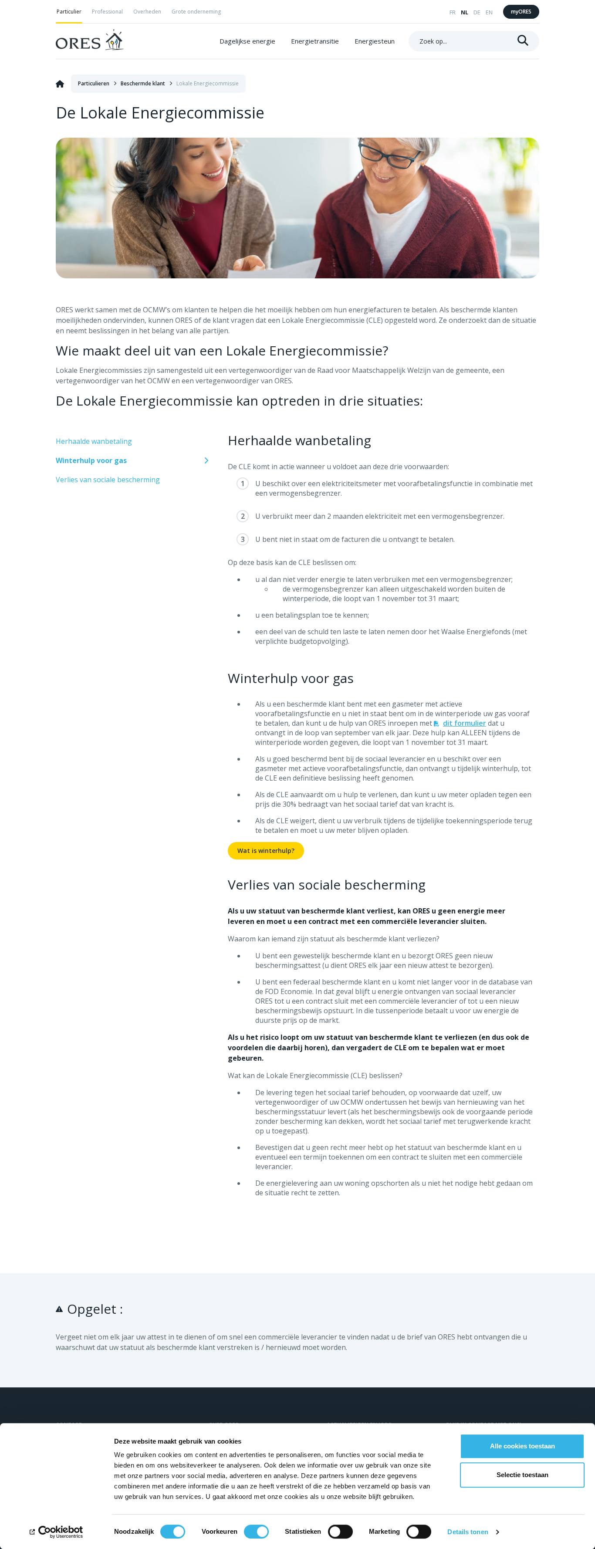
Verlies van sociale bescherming (108, 479)
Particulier (69, 11)
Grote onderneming (196, 11)
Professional (107, 11)
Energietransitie (315, 41)
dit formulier (464, 723)
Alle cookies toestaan (522, 1446)
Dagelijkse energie (247, 41)
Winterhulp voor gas (91, 460)
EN (489, 12)
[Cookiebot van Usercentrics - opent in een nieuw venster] (56, 1532)
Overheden (147, 11)
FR (453, 12)
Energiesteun (375, 41)
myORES (521, 11)
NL (464, 12)
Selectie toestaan (522, 1474)
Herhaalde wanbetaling (94, 441)
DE (476, 12)
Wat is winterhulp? (265, 850)
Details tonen (467, 1531)
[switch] (256, 1532)
